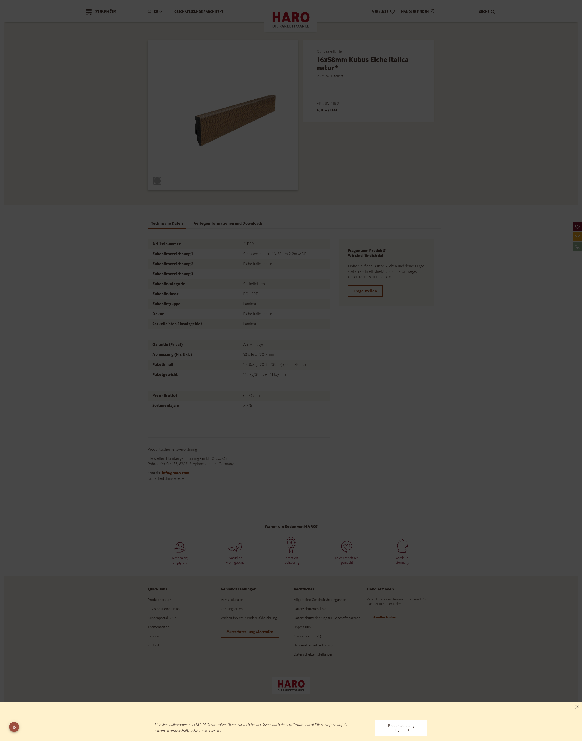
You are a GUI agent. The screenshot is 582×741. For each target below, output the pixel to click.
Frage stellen (365, 291)
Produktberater (159, 600)
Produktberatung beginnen (401, 728)
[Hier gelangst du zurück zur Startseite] (291, 685)
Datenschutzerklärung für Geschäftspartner (327, 618)
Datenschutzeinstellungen (313, 654)
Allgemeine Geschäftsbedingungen (320, 600)
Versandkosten (232, 600)
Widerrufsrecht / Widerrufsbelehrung (249, 618)
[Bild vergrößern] (157, 181)
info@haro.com (175, 472)
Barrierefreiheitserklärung (313, 645)
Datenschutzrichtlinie (310, 609)
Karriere (154, 636)
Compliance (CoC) (307, 636)
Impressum (302, 627)
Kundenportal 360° (162, 618)
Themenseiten (158, 627)
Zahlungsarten (232, 609)
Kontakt (153, 645)
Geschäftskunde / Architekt (198, 12)
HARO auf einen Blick (164, 609)
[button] (577, 226)
